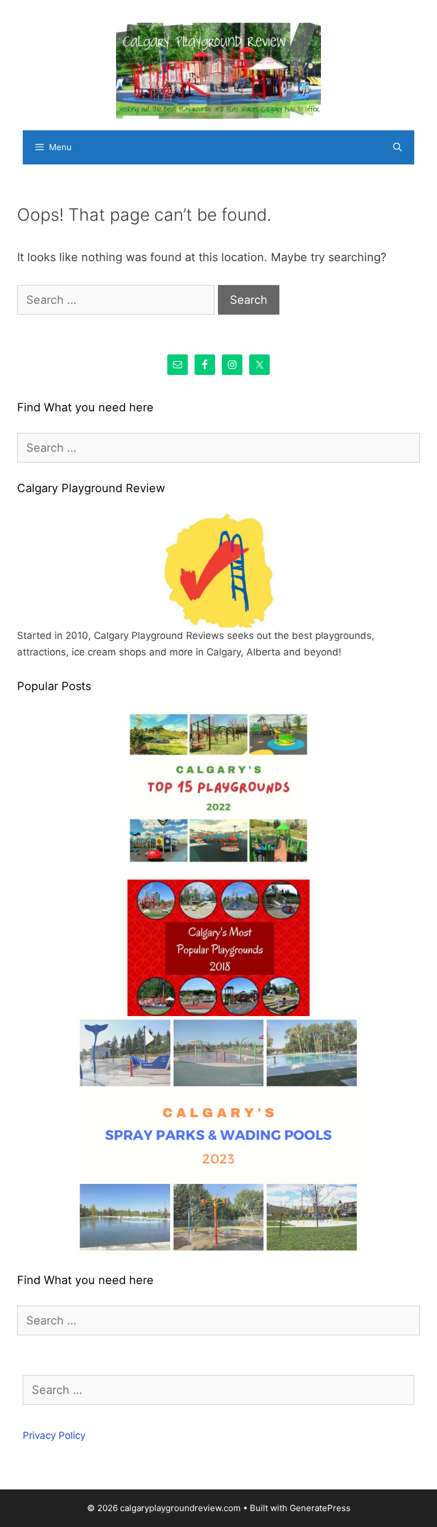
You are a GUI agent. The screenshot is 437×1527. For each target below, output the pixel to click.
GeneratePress (320, 1508)
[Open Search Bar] (397, 147)
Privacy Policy (54, 1435)
